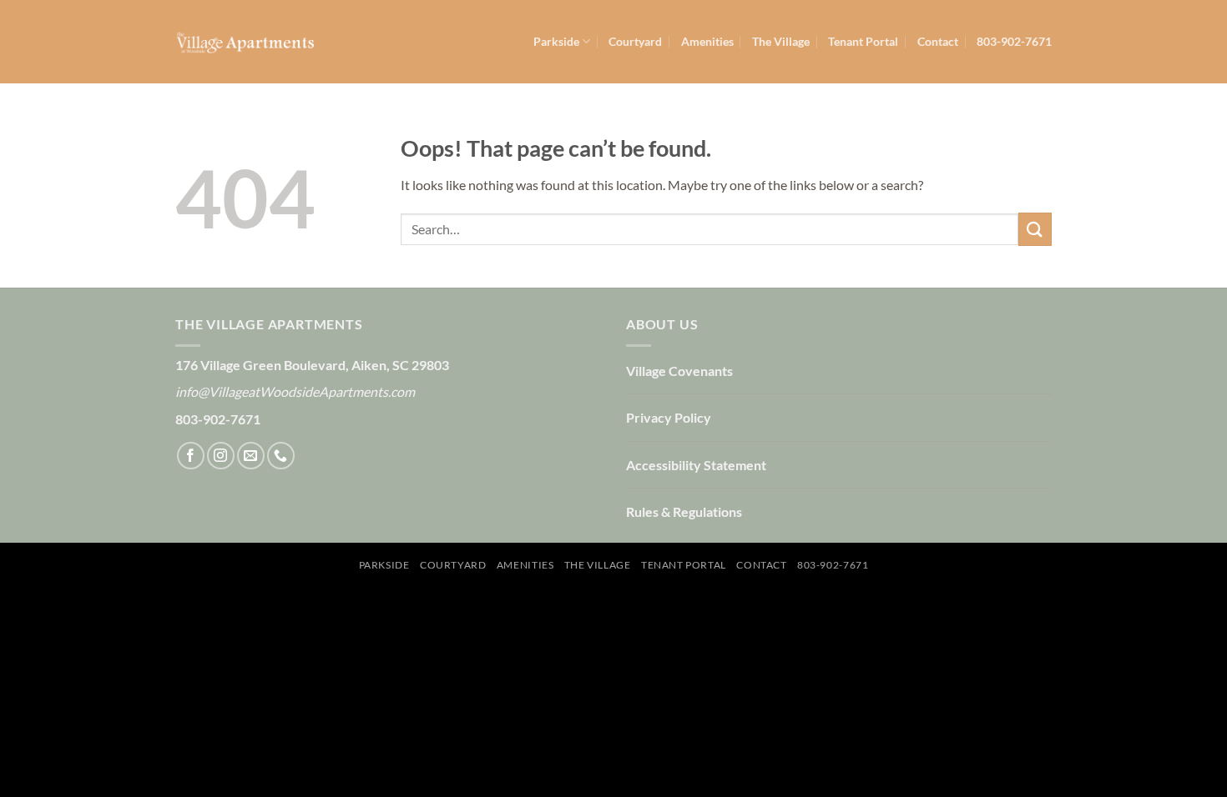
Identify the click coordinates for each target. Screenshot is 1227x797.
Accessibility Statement (696, 465)
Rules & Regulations (684, 511)
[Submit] (1035, 229)
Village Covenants (679, 370)
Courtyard (635, 41)
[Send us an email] (251, 455)
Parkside (556, 41)
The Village (781, 41)
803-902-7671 (1014, 41)
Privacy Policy (668, 417)
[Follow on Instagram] (221, 455)
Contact (937, 41)
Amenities (707, 41)
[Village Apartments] (244, 41)
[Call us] (281, 455)
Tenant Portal (863, 41)
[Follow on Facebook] (190, 455)
